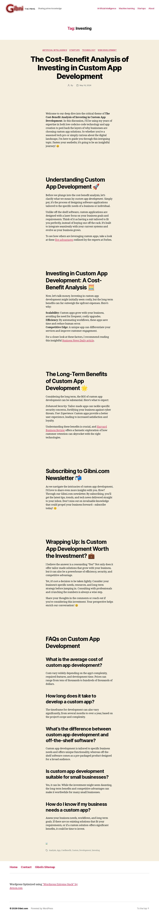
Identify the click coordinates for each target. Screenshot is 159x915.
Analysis (52, 850)
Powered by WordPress (42, 908)
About (151, 8)
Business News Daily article (78, 340)
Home (13, 867)
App (58, 850)
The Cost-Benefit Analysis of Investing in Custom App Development (79, 68)
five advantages (64, 239)
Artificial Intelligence (106, 8)
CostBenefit (66, 850)
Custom (75, 850)
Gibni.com (23, 908)
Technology (89, 50)
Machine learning (127, 8)
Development (85, 850)
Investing (96, 850)
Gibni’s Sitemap (45, 867)
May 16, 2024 (85, 85)
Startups (141, 8)
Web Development (107, 50)
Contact (26, 867)
